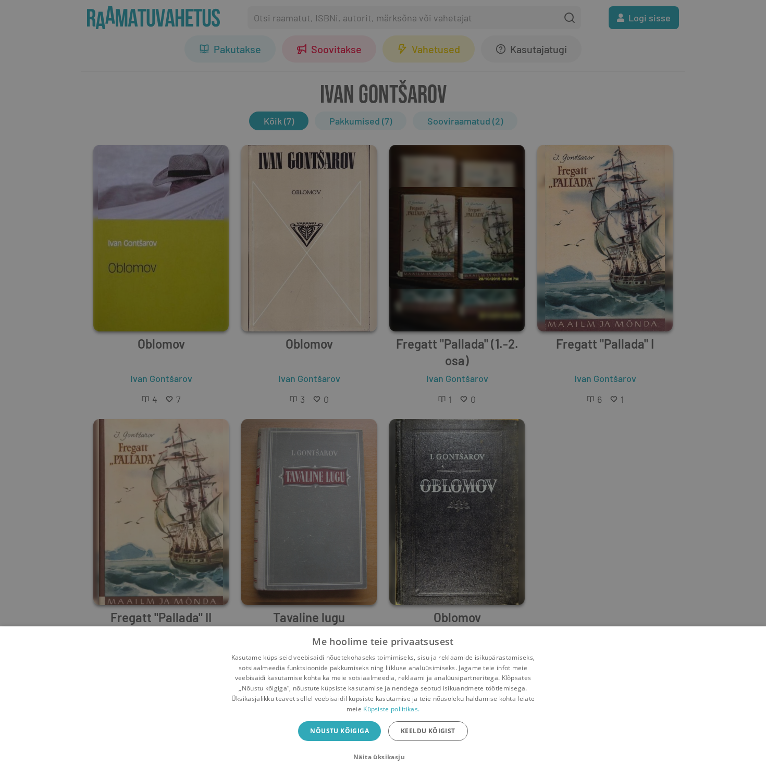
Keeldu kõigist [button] (428, 730)
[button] (383, 757)
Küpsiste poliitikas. (391, 709)
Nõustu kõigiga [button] (339, 730)
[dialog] (383, 702)
